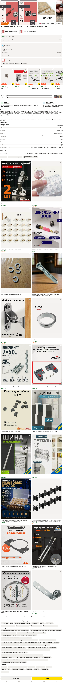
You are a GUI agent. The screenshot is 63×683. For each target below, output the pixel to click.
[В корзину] (12, 84)
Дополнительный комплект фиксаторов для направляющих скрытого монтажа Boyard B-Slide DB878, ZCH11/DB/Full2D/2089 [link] (46, 387)
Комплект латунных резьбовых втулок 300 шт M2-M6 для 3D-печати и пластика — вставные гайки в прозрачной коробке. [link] (14, 521)
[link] (5, 623)
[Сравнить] (56, 2)
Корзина (44, 681)
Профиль (56, 681)
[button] (5, 23)
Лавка (19, 681)
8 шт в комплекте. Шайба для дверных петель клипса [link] (11, 294)
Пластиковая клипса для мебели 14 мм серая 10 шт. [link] (10, 431)
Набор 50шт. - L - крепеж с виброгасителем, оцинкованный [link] (43, 611)
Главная (6, 681)
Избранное (31, 681)
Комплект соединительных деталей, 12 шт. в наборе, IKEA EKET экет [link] (44, 475)
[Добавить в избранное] (58, 2)
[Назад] (2, 2)
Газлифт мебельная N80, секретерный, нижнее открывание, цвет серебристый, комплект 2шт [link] (44, 567)
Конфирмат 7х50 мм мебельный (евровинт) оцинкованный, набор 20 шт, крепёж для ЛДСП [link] (14, 387)
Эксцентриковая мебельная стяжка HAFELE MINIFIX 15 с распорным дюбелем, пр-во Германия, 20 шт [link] (33, 88)
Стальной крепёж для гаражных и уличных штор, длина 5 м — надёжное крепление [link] (14, 612)
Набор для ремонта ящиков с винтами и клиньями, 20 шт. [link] (12, 249)
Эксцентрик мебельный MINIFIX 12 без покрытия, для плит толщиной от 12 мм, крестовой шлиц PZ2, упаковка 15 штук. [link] (7, 88)
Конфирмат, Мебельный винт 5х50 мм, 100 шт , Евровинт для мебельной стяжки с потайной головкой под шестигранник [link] (45, 295)
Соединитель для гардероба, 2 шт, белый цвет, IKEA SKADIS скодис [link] (44, 431)
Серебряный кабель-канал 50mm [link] (38, 339)
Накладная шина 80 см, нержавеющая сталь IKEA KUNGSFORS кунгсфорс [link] (15, 475)
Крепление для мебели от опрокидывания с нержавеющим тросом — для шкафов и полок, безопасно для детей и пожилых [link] (15, 340)
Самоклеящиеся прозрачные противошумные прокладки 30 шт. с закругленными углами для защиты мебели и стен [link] (44, 203)
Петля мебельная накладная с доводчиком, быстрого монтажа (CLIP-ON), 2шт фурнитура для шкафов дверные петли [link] (15, 203)
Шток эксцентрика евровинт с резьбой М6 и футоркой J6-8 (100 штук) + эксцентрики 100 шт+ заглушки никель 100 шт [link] (45, 250)
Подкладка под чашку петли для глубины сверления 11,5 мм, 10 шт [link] (13, 566)
